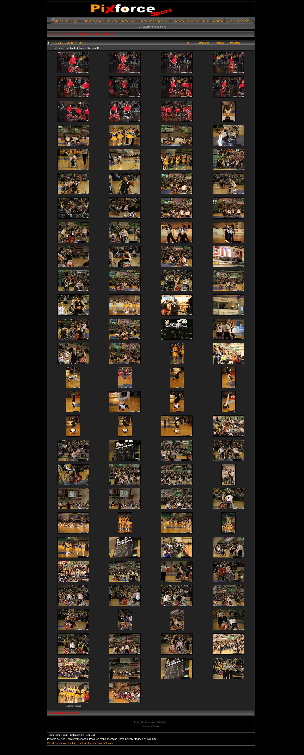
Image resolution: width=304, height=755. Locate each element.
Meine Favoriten (212, 21)
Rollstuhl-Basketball (72, 34)
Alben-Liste (61, 21)
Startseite (243, 21)
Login (75, 21)
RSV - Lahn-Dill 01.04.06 (101, 34)
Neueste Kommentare (121, 21)
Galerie (53, 34)
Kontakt (90, 734)
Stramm (156, 726)
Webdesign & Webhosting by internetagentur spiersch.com (80, 743)
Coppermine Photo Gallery (156, 722)
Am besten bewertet (185, 21)
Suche (230, 21)
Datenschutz (77, 734)
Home (51, 734)
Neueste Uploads (92, 21)
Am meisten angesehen (154, 21)
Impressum (62, 734)
